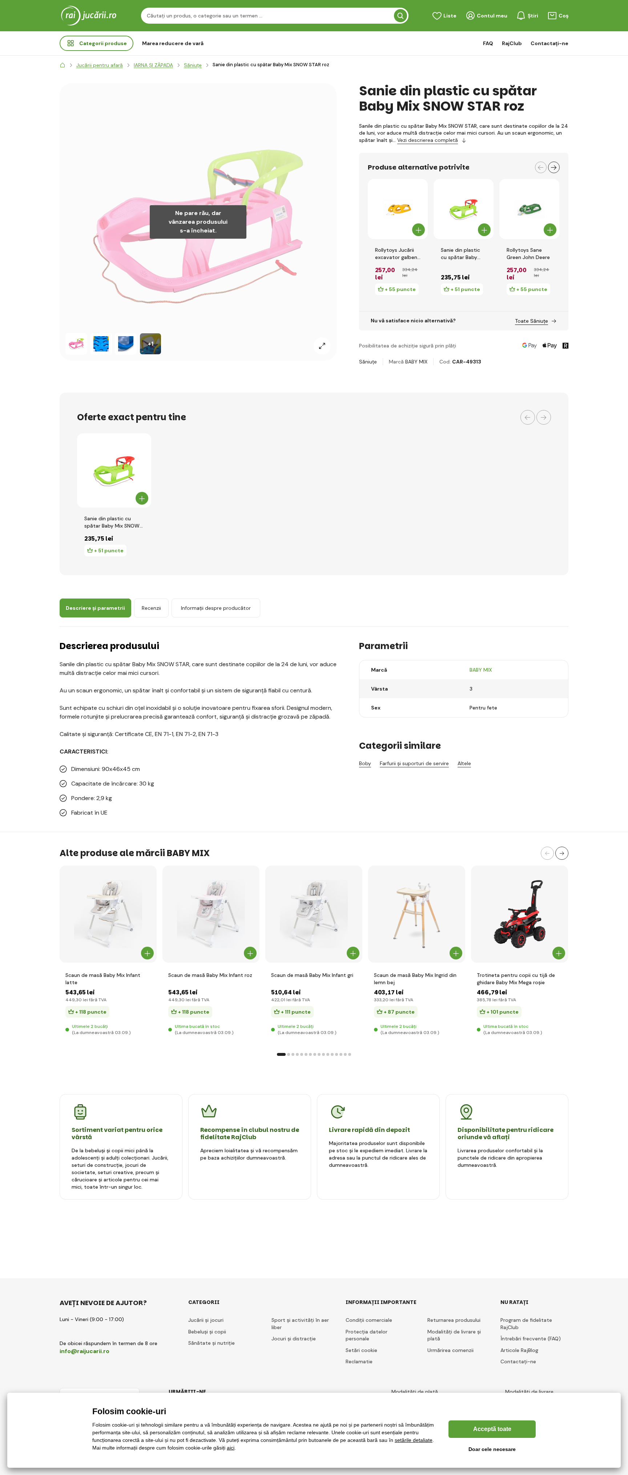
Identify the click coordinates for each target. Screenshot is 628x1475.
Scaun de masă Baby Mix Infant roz (210, 975)
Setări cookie (361, 1350)
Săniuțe (368, 361)
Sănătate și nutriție (211, 1343)
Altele (464, 763)
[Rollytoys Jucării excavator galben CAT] (397, 209)
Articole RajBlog (519, 1350)
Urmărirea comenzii (450, 1350)
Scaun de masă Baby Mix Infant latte (102, 979)
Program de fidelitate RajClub (526, 1324)
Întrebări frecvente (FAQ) (530, 1338)
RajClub (512, 43)
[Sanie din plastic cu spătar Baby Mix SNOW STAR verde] (463, 209)
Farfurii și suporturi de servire (414, 763)
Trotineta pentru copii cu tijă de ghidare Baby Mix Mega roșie (516, 979)
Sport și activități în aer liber (300, 1324)
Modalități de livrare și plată (454, 1335)
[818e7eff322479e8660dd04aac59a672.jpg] (519, 914)
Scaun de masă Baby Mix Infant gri (312, 975)
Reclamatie (359, 1361)
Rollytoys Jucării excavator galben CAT (396, 254)
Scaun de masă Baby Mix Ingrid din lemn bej (415, 979)
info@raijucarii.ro (84, 1351)
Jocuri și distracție (293, 1338)
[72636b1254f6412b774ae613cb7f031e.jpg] (314, 914)
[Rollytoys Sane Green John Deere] (529, 209)
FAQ (488, 43)
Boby (365, 763)
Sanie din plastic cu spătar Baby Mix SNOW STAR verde (460, 254)
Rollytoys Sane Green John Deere (528, 254)
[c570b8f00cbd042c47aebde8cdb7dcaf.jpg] (108, 914)
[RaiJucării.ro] (62, 65)
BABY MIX (416, 361)
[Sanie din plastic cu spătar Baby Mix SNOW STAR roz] (76, 344)
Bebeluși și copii (207, 1331)
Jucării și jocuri (206, 1320)
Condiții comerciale (369, 1320)
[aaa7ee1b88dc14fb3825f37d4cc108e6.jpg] (417, 914)
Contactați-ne (549, 43)
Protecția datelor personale (366, 1335)
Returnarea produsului (453, 1320)
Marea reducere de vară (173, 43)
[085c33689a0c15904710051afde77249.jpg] (211, 914)
